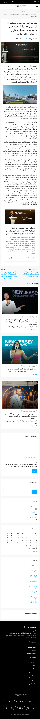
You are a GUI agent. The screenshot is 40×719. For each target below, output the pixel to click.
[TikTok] (6, 708)
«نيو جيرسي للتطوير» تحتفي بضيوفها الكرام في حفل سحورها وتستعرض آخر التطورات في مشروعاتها (21, 416)
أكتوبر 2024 (33, 592)
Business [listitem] (32, 678)
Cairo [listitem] (33, 650)
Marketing (34, 512)
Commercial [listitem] (31, 666)
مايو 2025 (34, 571)
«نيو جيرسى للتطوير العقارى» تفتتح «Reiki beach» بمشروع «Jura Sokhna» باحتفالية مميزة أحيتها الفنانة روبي (20, 321)
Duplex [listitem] (33, 675)
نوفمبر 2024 (33, 586)
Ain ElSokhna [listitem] (31, 653)
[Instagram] (28, 708)
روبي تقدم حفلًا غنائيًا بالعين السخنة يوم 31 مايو (21, 369)
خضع (34, 471)
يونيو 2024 (34, 597)
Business (34, 507)
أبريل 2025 (33, 576)
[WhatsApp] (12, 708)
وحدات (15, 701)
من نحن (22, 701)
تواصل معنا (7, 701)
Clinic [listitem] (33, 681)
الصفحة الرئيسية (33, 12)
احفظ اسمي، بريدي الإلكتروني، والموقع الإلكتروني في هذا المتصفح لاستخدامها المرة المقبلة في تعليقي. (21, 465)
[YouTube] (17, 708)
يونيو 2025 (34, 565)
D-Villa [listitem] (33, 669)
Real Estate (24, 12)
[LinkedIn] (22, 708)
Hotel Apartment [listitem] (30, 684)
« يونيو (35, 551)
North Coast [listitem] (31, 647)
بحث (34, 492)
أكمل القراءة (34, 329)
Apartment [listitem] (31, 672)
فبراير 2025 (33, 581)
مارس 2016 (33, 602)
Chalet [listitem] (33, 663)
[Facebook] (33, 708)
